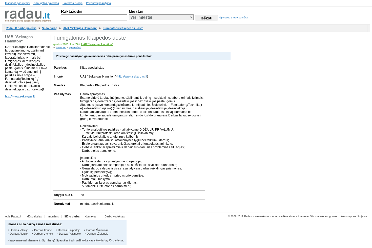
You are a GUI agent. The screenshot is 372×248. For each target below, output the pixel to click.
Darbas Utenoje (43, 233)
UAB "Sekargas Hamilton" (80, 28)
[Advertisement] (343, 110)
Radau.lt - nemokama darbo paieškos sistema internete (276, 216)
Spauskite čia (64, 240)
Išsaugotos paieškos (46, 3)
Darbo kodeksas (115, 216)
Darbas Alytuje (19, 233)
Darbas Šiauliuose (97, 230)
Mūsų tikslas (34, 216)
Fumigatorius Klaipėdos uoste (123, 28)
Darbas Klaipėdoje (69, 230)
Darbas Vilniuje (19, 230)
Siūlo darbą (49, 28)
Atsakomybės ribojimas (353, 216)
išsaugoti (61, 47)
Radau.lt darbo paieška (21, 28)
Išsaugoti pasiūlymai (17, 3)
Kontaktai (90, 216)
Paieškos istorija (72, 3)
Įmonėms (53, 216)
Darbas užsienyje (97, 233)
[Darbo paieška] (28, 20)
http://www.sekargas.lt (20, 96)
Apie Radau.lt (13, 216)
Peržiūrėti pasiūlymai (98, 3)
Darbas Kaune (43, 230)
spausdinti (75, 47)
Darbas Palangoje (70, 233)
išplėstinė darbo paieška (233, 17)
